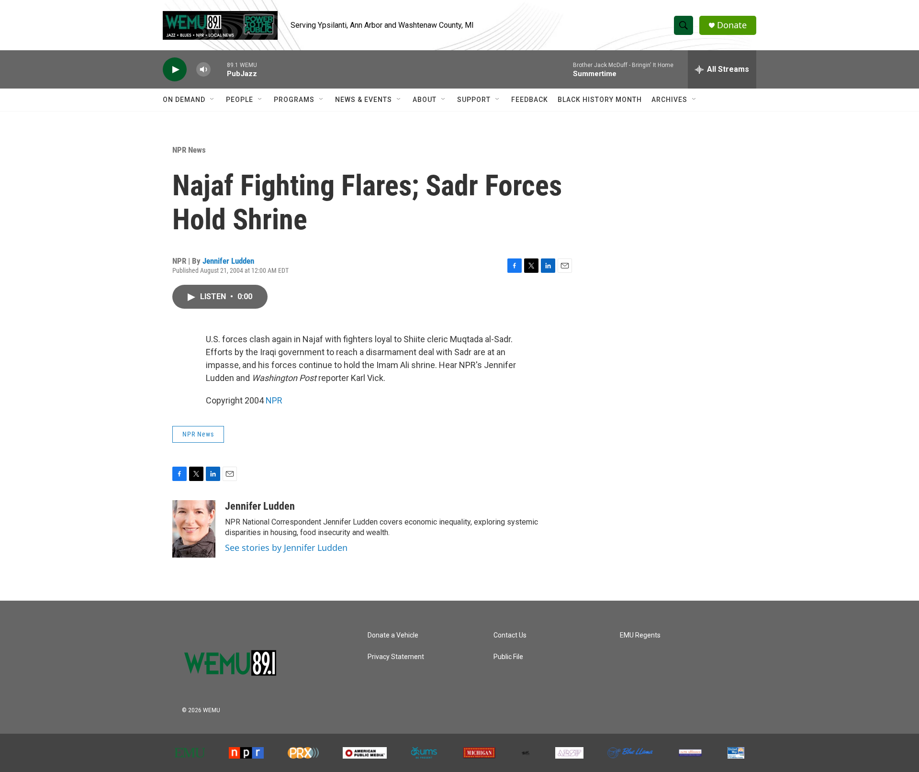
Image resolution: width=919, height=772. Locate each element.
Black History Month (600, 99)
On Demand (184, 99)
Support (474, 99)
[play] (174, 69)
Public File (508, 656)
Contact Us (510, 635)
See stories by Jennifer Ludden (286, 547)
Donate (732, 25)
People (239, 99)
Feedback (529, 99)
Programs (294, 99)
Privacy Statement (396, 656)
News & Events (363, 99)
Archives (669, 99)
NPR (274, 400)
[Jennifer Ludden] (193, 529)
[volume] (203, 69)
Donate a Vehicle (393, 635)
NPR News (189, 150)
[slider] (218, 69)
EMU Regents (640, 635)
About (425, 99)
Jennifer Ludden (228, 261)
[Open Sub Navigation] (212, 99)
